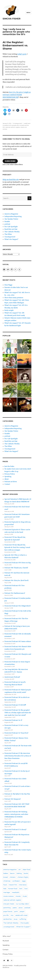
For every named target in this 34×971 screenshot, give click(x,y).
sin (26, 127)
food (5, 885)
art (20, 869)
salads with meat (21, 915)
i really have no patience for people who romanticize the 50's (16, 125)
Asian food (26, 869)
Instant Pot (13, 885)
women (5, 129)
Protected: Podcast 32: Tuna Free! (16, 733)
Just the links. (9, 466)
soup (15, 919)
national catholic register (12, 127)
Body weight (9, 310)
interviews (22, 885)
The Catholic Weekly (12, 232)
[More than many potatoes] (24, 390)
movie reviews (8, 896)
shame (23, 127)
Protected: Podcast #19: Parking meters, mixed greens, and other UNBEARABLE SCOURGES (16, 814)
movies (18, 896)
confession (16, 881)
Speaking (7, 476)
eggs (24, 881)
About (6, 479)
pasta (15, 908)
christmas (6, 881)
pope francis (7, 911)
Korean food (12, 888)
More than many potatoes (13, 297)
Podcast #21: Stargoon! (12, 799)
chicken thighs (23, 877)
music (25, 896)
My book (6, 941)
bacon (12, 873)
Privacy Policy (9, 474)
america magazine (10, 869)
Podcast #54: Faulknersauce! (14, 593)
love (25, 888)
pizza (20, 908)
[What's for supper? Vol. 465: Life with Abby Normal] (24, 375)
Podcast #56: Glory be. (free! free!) (16, 580)
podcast (7, 224)
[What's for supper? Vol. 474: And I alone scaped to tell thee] (10, 390)
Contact (7, 484)
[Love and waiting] (10, 405)
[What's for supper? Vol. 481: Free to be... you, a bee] (10, 375)
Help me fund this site (11, 179)
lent (20, 888)
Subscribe (10, 161)
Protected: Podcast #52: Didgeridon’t (17, 606)
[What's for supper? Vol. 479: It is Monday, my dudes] (24, 405)
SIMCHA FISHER (11, 18)
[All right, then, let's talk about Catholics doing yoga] (24, 361)
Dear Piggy (8, 285)
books (26, 873)
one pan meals (8, 904)
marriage (6, 892)
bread (5, 877)
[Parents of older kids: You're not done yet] (10, 361)
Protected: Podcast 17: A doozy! (15, 829)
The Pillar (8, 234)
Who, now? (7, 936)
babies (5, 873)
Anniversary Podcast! (12, 677)
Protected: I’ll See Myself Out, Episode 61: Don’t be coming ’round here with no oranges (17, 547)
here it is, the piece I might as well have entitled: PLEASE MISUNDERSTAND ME (17, 94)
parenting (7, 908)
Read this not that (10, 229)
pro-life (6, 915)
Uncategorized (17, 123)
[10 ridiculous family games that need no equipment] (10, 346)
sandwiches (7, 919)
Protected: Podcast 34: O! (13, 720)
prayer (22, 911)
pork (16, 911)
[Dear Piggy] (24, 346)
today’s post (21, 54)
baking (19, 873)
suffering (22, 919)
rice (12, 915)
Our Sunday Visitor (11, 219)
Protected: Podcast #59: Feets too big (17, 563)
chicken (13, 877)
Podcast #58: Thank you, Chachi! (16, 568)
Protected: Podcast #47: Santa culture (17, 641)
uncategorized (8, 927)
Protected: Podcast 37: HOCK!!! (15, 705)
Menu (28, 12)
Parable (7, 221)
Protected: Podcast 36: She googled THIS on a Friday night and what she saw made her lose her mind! (17, 712)
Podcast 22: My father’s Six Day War (17, 794)
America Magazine (11, 214)
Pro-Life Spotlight (11, 226)
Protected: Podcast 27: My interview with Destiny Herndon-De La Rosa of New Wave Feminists (17, 755)
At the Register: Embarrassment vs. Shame (15, 45)
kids (4, 888)
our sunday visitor (22, 904)
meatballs (15, 892)
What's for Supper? (11, 239)
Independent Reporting (13, 216)
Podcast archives (10, 481)
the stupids (24, 923)
